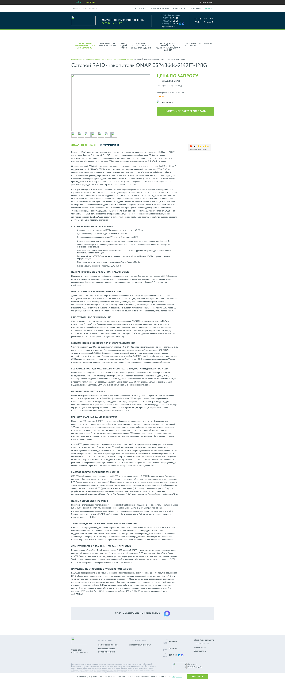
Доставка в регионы (106, 652)
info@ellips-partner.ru (171, 15)
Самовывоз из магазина (108, 645)
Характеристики (109, 145)
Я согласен (197, 677)
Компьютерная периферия (99, 59)
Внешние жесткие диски (123, 59)
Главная (74, 59)
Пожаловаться (200, 651)
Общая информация (83, 145)
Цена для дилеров (171, 81)
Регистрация (90, 2)
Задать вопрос (200, 647)
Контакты (196, 8)
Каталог (83, 59)
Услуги (209, 8)
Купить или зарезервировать (185, 111)
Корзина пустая (206, 2)
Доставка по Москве (106, 648)
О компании (139, 8)
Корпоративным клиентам (140, 645)
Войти (78, 2)
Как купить (179, 8)
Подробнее (177, 676)
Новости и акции (160, 8)
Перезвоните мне (168, 27)
